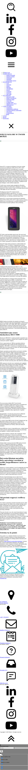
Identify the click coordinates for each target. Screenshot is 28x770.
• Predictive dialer (10, 99)
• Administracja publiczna (12, 109)
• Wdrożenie (9, 78)
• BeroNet (8, 87)
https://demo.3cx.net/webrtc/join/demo (13, 541)
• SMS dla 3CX (9, 105)
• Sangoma (8, 84)
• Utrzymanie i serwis (11, 80)
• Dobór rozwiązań (10, 75)
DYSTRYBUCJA (7, 82)
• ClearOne (8, 91)
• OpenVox (8, 92)
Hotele (7, 114)
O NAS (5, 115)
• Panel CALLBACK (11, 98)
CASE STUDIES (7, 106)
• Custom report (9, 102)
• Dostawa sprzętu (10, 76)
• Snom (7, 86)
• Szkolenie (8, 79)
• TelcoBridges (9, 88)
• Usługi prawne (10, 113)
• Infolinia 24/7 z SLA (11, 103)
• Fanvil (8, 90)
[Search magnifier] (1, 751)
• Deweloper (9, 111)
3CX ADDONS (7, 95)
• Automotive (9, 107)
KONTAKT (6, 118)
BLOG (4, 117)
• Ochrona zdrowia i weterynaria (13, 110)
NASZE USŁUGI (7, 74)
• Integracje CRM (10, 97)
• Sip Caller (8, 94)
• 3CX (7, 83)
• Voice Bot (8, 101)
